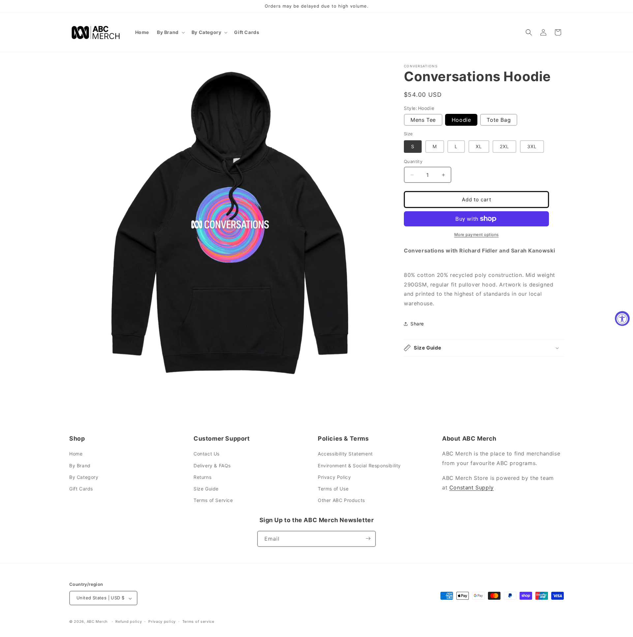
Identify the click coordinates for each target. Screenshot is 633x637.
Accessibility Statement (345, 454)
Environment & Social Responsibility (359, 465)
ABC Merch (97, 622)
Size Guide (206, 488)
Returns (202, 477)
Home (75, 454)
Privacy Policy (334, 477)
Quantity (413, 161)
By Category (84, 477)
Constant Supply (471, 487)
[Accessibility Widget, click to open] (622, 318)
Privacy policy (162, 621)
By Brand (80, 465)
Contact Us (207, 454)
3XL (532, 146)
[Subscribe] (368, 538)
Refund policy (128, 621)
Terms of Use (333, 488)
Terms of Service (213, 500)
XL (479, 146)
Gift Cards (81, 488)
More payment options (476, 234)
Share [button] (417, 323)
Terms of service (198, 621)
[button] (170, 32)
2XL (504, 146)
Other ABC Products (341, 500)
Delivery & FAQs (212, 465)
